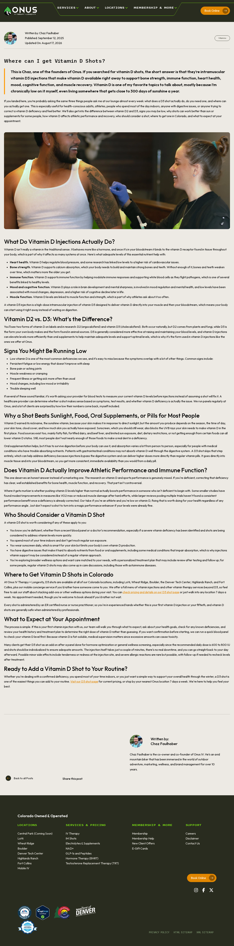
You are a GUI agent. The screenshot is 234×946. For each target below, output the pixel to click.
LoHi (20, 838)
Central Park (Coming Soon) (35, 833)
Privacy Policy (159, 932)
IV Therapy (73, 833)
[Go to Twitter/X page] (211, 890)
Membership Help (143, 838)
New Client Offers (143, 843)
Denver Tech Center (30, 853)
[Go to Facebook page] (203, 890)
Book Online (212, 10)
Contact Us (193, 843)
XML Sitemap (205, 932)
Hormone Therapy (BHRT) (82, 858)
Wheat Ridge (26, 843)
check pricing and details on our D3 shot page (151, 592)
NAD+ (70, 848)
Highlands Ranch (28, 858)
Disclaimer (192, 838)
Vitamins (222, 38)
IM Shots (71, 838)
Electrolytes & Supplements (83, 843)
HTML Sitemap (183, 932)
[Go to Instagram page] (196, 890)
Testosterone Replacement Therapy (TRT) (92, 863)
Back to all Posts (23, 778)
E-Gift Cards (140, 848)
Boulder (22, 848)
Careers (191, 833)
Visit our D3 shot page (84, 681)
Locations (114, 7)
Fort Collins (25, 863)
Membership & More (154, 7)
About (90, 7)
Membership (140, 833)
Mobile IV (23, 868)
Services (66, 7)
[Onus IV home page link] (20, 10)
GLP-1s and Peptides (79, 853)
